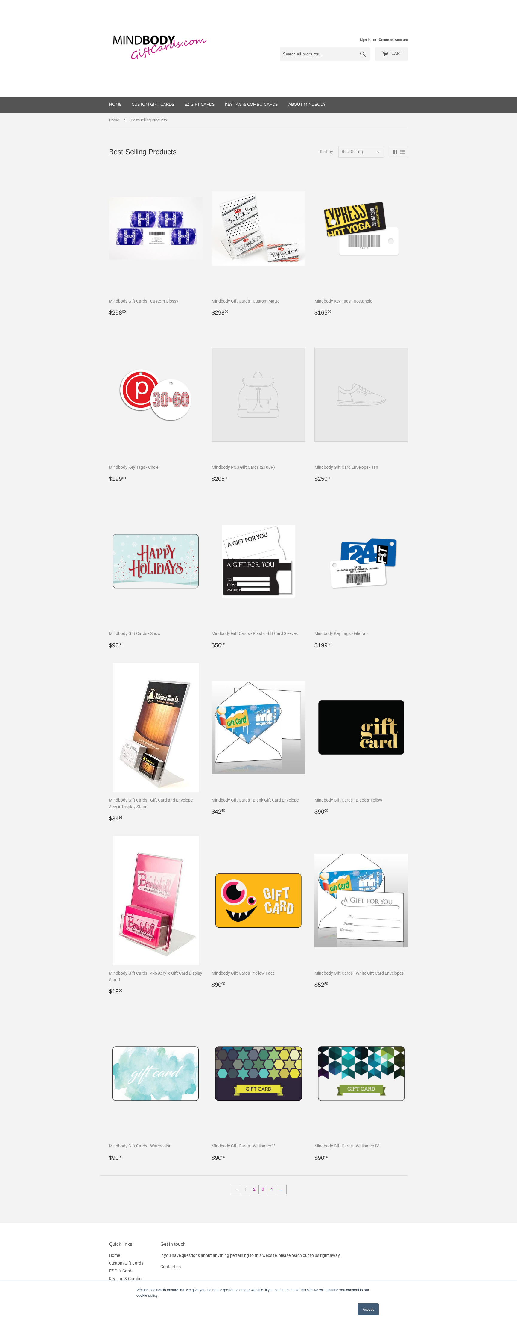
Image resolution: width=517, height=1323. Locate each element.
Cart (396, 53)
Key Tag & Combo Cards (251, 104)
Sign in (365, 40)
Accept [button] (368, 1309)
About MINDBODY (307, 104)
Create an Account (393, 40)
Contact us (170, 1266)
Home (115, 104)
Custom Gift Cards (153, 104)
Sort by (326, 151)
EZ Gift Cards (200, 104)
